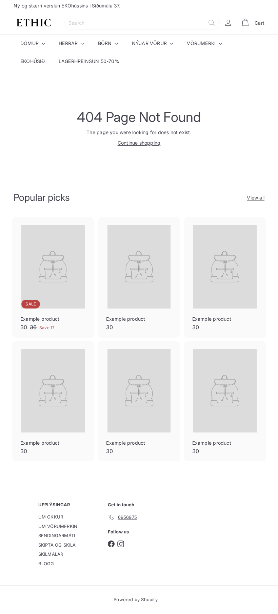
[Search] (211, 23)
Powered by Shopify (136, 599)
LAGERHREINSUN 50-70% (89, 61)
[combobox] (142, 23)
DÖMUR (30, 43)
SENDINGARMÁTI (56, 535)
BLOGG (46, 563)
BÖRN (105, 43)
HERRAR (69, 43)
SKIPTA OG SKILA (57, 545)
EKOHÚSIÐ (32, 61)
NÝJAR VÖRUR (150, 43)
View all (255, 197)
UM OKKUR (50, 517)
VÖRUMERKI (202, 43)
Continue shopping (139, 143)
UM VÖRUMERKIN (58, 526)
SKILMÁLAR (50, 554)
